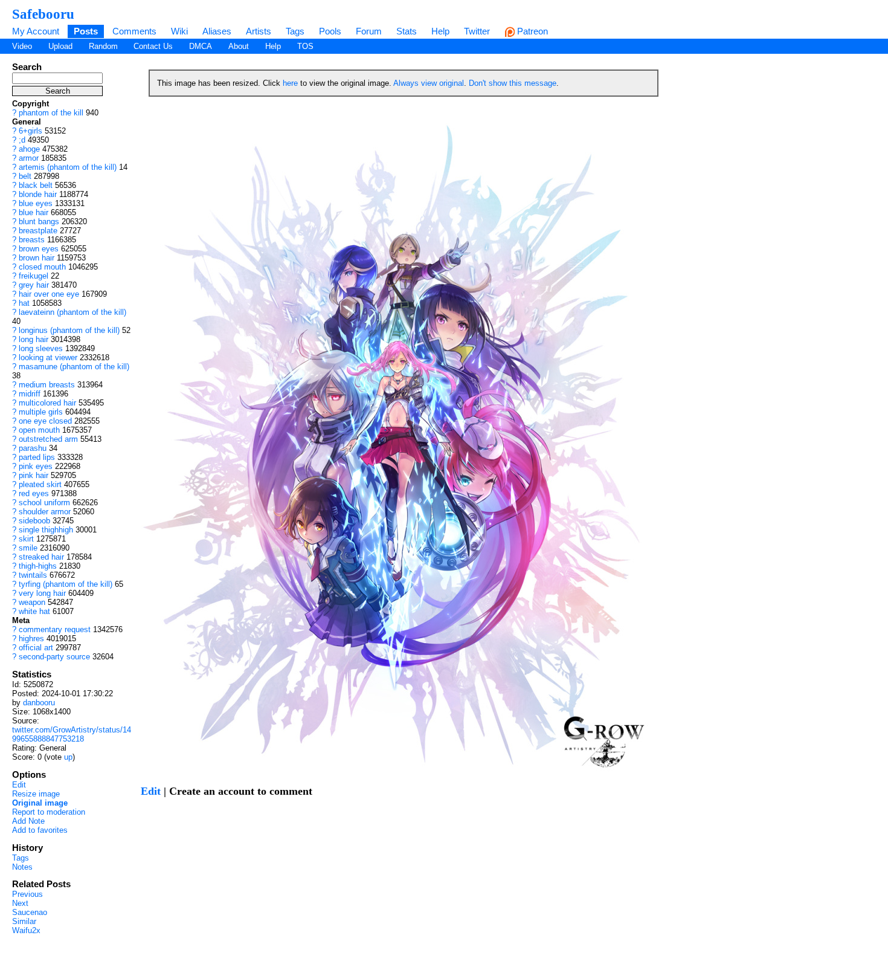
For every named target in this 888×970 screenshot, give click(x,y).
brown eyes (39, 248)
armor (29, 158)
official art (36, 647)
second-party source (54, 656)
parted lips (37, 457)
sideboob (34, 520)
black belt (36, 185)
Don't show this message (512, 83)
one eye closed (45, 420)
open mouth (39, 430)
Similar (24, 921)
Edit (19, 784)
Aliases (216, 31)
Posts (86, 31)
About (238, 46)
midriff (29, 393)
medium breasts (47, 384)
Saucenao (29, 912)
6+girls (30, 130)
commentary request (55, 629)
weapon (32, 602)
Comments (134, 31)
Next (20, 903)
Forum (369, 31)
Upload (60, 46)
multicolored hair (47, 402)
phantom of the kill (51, 112)
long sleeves (41, 348)
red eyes (34, 493)
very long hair (42, 593)
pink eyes (36, 466)
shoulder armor (45, 511)
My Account (35, 31)
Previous (27, 894)
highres (31, 638)
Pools (330, 31)
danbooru (39, 702)
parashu (33, 448)
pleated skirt (40, 484)
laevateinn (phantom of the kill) (72, 312)
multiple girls (41, 411)
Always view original (428, 83)
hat (24, 303)
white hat (34, 611)
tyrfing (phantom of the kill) (65, 584)
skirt (26, 538)
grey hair (34, 284)
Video (22, 46)
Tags (295, 31)
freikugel (33, 275)
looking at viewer (48, 357)
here (290, 83)
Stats (406, 31)
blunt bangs (39, 221)
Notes (22, 866)
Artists (258, 31)
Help (440, 31)
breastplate (38, 230)
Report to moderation (48, 811)
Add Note (28, 821)
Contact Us (153, 46)
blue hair (33, 212)
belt (25, 176)
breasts (32, 239)
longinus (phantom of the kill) (69, 330)
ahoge (29, 149)
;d (22, 139)
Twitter (477, 31)
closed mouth (42, 266)
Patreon (531, 31)
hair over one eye (49, 294)
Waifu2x (26, 930)
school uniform (44, 502)
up (68, 756)
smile (28, 547)
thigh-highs (38, 566)
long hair (33, 339)
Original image (40, 802)
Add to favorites (40, 830)
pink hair (33, 475)
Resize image (36, 793)
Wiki (179, 31)
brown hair (36, 257)
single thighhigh (46, 529)
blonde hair (38, 194)
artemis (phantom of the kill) (68, 167)
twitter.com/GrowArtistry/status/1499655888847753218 (71, 734)
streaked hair (41, 556)
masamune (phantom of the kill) (74, 366)
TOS (305, 46)
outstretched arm (48, 439)
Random (103, 46)
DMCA (200, 46)
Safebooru (43, 14)
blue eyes (36, 203)
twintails (33, 575)
